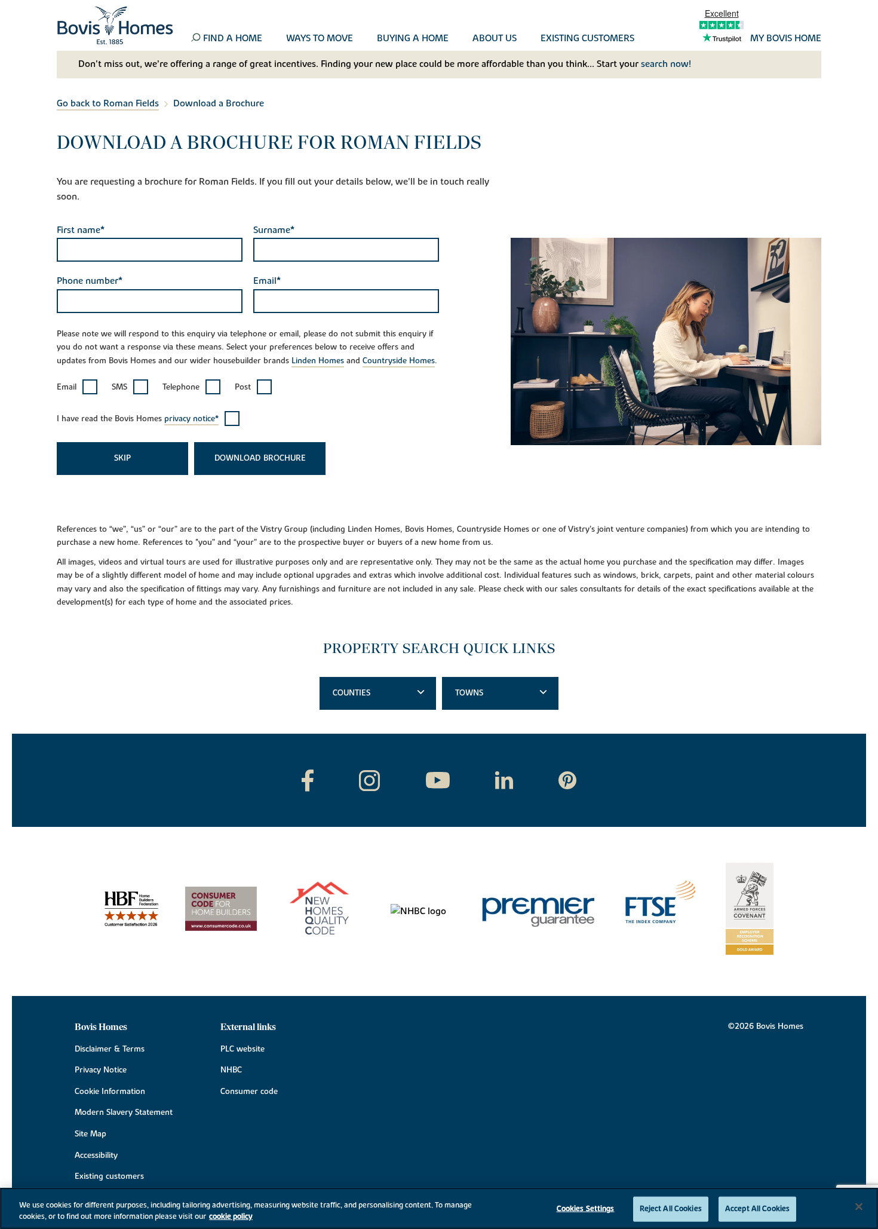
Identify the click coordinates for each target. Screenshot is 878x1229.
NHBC (231, 1070)
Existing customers (587, 38)
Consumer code (249, 1091)
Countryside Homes (399, 360)
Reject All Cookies (671, 1208)
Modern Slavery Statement (124, 1112)
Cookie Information (110, 1091)
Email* (267, 281)
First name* (81, 230)
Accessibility (96, 1155)
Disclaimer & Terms (110, 1049)
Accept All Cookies (757, 1208)
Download (237, 458)
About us (494, 38)
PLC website (242, 1049)
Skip (122, 458)
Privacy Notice (101, 1070)
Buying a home (413, 38)
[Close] (859, 1207)
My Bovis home (785, 38)
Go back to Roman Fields (108, 103)
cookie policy (231, 1216)
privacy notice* (191, 418)
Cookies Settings (586, 1208)
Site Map (90, 1134)
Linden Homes (317, 360)
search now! (666, 64)
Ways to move (319, 38)
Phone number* (89, 281)
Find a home (232, 38)
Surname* (273, 230)
